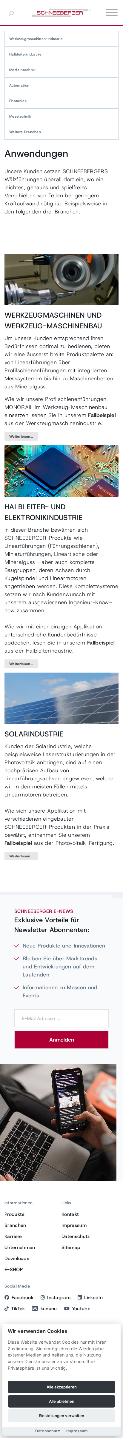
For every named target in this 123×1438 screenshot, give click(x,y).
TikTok (18, 1308)
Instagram (58, 1297)
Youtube (81, 1308)
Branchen (15, 1225)
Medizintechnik (22, 69)
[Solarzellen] (61, 698)
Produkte (14, 1214)
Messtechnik (20, 116)
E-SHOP (13, 1269)
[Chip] (61, 470)
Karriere (13, 1236)
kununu (49, 1308)
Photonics (18, 101)
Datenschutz (75, 1236)
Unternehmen (19, 1247)
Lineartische (68, 554)
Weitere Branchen (25, 132)
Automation (19, 85)
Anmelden (61, 1039)
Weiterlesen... (21, 436)
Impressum (74, 1225)
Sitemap (70, 1247)
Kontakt (70, 1214)
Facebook (22, 1297)
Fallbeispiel (102, 415)
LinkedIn (93, 1297)
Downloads (16, 1258)
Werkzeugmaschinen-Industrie (36, 38)
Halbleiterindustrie (25, 54)
